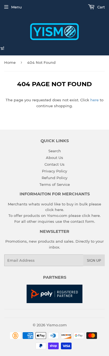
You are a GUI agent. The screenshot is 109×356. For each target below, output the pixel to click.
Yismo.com (56, 325)
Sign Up (94, 260)
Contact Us (54, 164)
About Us (54, 157)
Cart (100, 7)
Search (54, 151)
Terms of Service (54, 184)
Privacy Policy (54, 171)
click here (54, 209)
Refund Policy (54, 177)
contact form (82, 221)
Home (10, 62)
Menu (16, 7)
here (94, 100)
